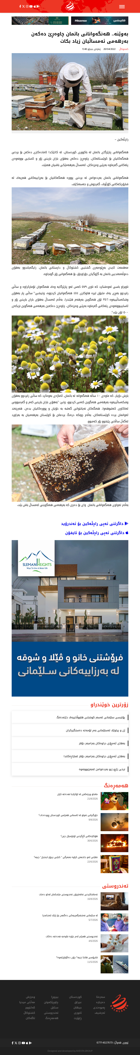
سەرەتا (100, 997)
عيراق (78, 1002)
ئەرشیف (100, 1012)
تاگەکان (30, 1018)
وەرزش (30, 997)
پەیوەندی (99, 1007)
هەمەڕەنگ (51, 1018)
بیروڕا (54, 997)
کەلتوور (30, 1007)
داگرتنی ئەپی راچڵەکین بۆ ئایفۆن (95, 532)
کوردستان (75, 997)
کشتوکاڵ (29, 1012)
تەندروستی (51, 1012)
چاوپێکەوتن (51, 1002)
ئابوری (78, 1012)
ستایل (54, 1007)
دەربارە (100, 1002)
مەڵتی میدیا (27, 1002)
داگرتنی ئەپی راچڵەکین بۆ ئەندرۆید (93, 523)
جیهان (77, 1007)
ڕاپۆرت (78, 1018)
